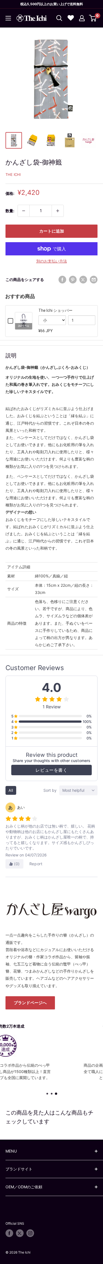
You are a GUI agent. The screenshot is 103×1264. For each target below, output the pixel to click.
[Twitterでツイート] (83, 279)
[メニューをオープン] (8, 18)
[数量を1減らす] (23, 211)
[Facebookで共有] (62, 279)
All (11, 790)
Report (36, 863)
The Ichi (13, 174)
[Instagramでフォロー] (30, 1233)
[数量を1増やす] (57, 211)
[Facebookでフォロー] (9, 1233)
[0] (93, 18)
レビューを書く (51, 770)
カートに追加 (51, 231)
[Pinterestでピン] (73, 279)
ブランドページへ (30, 1002)
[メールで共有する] (94, 279)
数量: (9, 210)
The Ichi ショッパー (55, 310)
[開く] (59, 18)
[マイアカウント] (82, 18)
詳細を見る (23, 326)
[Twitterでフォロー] (20, 1233)
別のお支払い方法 (51, 261)
